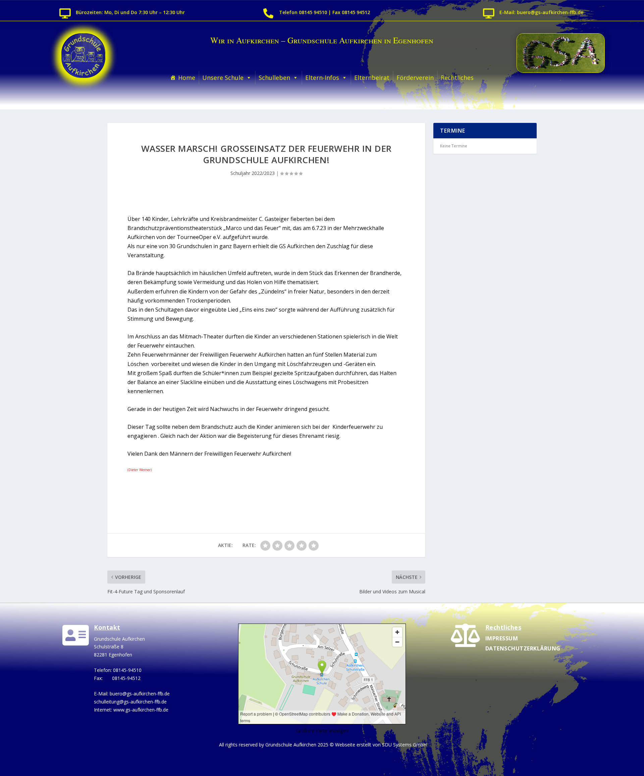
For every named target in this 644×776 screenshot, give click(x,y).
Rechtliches (457, 78)
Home (186, 78)
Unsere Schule (223, 78)
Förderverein (415, 78)
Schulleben (274, 78)
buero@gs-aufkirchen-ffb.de (140, 693)
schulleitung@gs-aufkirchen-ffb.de (130, 701)
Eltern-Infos (322, 78)
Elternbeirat (371, 78)
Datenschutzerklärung (522, 648)
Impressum (501, 638)
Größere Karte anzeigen (322, 730)
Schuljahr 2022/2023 (252, 173)
